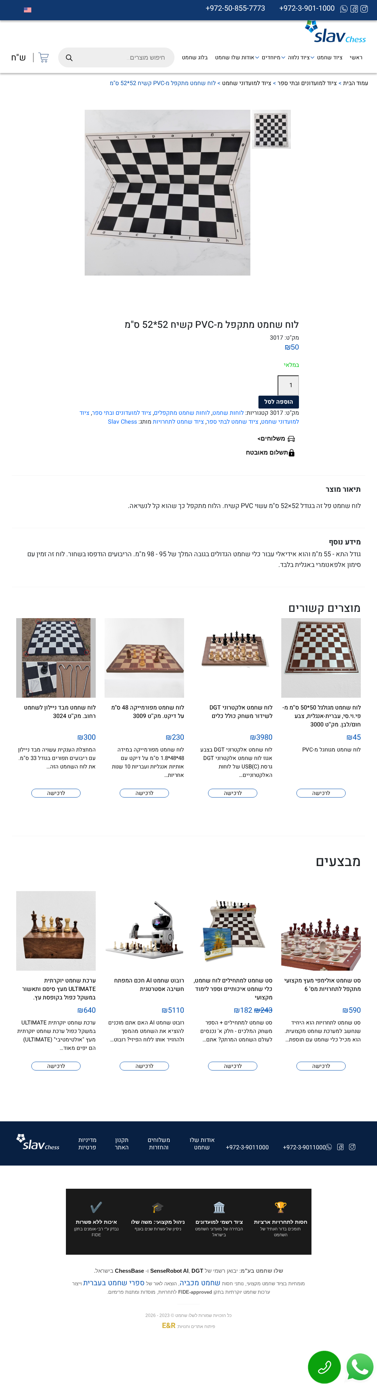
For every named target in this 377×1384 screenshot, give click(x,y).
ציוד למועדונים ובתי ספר (307, 83)
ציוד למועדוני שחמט (246, 83)
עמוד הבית (355, 83)
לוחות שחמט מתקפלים (182, 413)
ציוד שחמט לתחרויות (178, 421)
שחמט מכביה (200, 1283)
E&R (169, 1325)
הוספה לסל (278, 401)
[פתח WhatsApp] (359, 1366)
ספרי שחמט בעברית (114, 1283)
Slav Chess (122, 421)
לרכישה (321, 793)
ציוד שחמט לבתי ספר (232, 421)
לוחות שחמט (228, 413)
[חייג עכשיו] (325, 1366)
